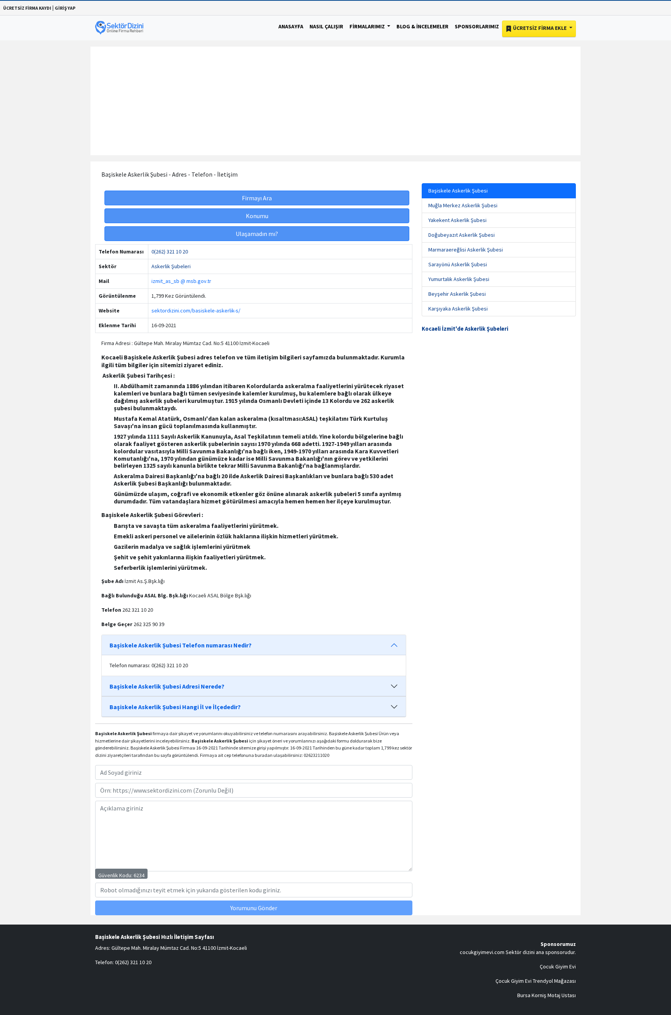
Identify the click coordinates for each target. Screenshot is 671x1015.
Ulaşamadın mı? (257, 234)
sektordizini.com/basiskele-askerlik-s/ (195, 310)
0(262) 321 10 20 (169, 251)
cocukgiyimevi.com (482, 952)
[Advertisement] (335, 101)
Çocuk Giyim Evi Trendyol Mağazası (535, 980)
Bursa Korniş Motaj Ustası (546, 995)
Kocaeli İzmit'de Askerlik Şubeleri (465, 328)
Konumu (257, 216)
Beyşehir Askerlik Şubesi (457, 293)
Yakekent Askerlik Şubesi (457, 220)
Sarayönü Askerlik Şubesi (457, 264)
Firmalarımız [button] (367, 26)
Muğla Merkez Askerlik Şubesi (462, 205)
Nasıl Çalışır (326, 26)
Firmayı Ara (257, 198)
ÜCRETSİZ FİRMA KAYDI (27, 8)
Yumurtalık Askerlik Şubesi (458, 279)
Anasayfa (290, 26)
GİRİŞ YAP (65, 8)
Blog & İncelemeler (422, 26)
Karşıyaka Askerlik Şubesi (458, 308)
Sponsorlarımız (477, 26)
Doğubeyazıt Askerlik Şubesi (461, 234)
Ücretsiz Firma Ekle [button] (540, 27)
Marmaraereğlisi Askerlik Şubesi (465, 249)
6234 (139, 875)
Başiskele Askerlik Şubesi (458, 190)
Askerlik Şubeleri (171, 266)
